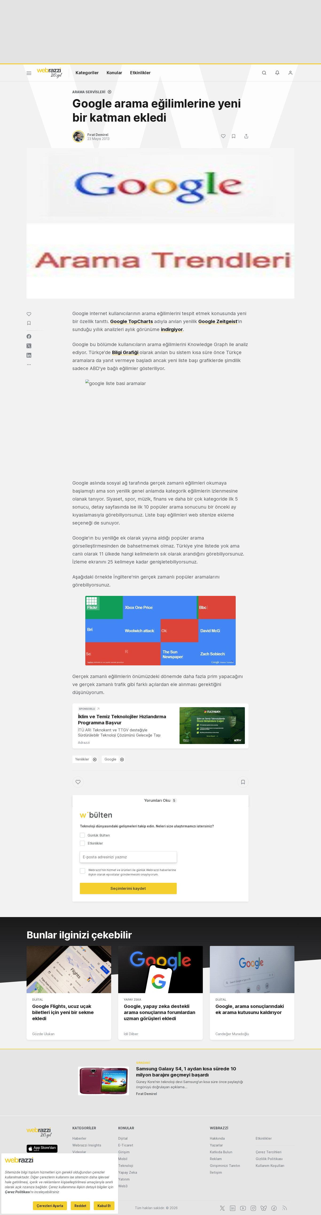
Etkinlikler (140, 72)
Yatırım (124, 1179)
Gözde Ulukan (43, 1034)
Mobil (122, 1159)
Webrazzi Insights (86, 1145)
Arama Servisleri (88, 92)
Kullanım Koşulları (270, 1166)
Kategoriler (87, 72)
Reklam (216, 1159)
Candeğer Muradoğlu (232, 1034)
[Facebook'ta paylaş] (29, 336)
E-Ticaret (125, 1145)
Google (110, 759)
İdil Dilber (131, 1034)
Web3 (123, 1186)
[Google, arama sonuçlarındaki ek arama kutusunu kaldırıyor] (252, 969)
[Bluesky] (263, 1208)
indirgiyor (172, 329)
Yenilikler (82, 759)
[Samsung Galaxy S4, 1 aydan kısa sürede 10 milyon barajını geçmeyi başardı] (103, 1081)
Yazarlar (216, 1145)
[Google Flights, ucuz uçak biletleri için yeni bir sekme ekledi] (69, 969)
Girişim (124, 1152)
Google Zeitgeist (217, 321)
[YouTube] (242, 1208)
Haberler (79, 1138)
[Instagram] (253, 1208)
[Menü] (29, 74)
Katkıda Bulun (221, 1152)
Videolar (79, 1152)
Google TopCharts (131, 321)
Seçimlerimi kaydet (128, 888)
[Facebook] (273, 1208)
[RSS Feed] (283, 1208)
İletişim (216, 1172)
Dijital (37, 999)
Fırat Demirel (146, 1094)
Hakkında (217, 1138)
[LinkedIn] (232, 1208)
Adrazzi (84, 742)
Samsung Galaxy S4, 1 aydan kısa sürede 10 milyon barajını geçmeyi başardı (186, 1072)
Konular (114, 72)
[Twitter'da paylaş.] (29, 345)
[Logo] (49, 72)
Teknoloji (125, 1166)
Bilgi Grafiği (126, 352)
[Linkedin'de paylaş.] (29, 355)
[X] (222, 1208)
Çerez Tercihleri (269, 1152)
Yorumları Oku (159, 800)
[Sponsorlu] (212, 725)
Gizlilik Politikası (269, 1159)
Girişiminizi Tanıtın (225, 1166)
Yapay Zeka (132, 999)
